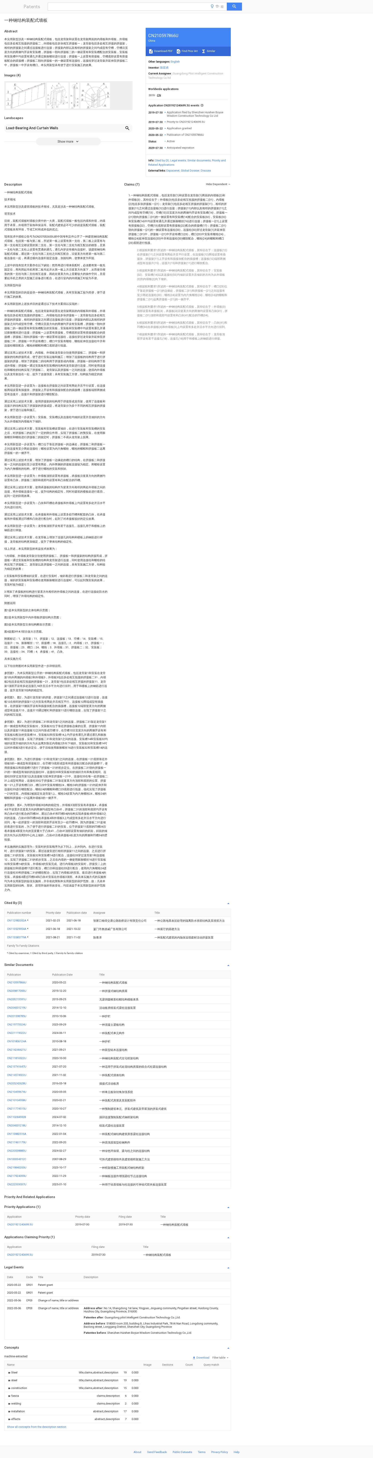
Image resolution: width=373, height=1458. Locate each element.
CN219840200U (16, 1167)
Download (202, 1357)
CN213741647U (16, 1066)
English (175, 61)
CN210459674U (16, 1091)
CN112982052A (17, 920)
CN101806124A (16, 1041)
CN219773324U (16, 1024)
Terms (201, 1452)
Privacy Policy (219, 1452)
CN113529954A (17, 929)
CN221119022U (16, 1032)
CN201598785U (16, 1016)
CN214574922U (16, 1075)
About (137, 1452)
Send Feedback (157, 1452)
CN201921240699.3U (20, 1224)
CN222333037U (16, 1184)
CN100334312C (16, 1159)
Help (237, 1452)
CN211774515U (16, 1108)
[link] (12, 1372)
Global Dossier (190, 170)
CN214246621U (16, 1049)
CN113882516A (16, 1133)
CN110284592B (16, 1117)
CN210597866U (16, 982)
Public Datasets (182, 1452)
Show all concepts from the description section (36, 1426)
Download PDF (163, 51)
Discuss (206, 170)
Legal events (178, 160)
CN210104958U (16, 1100)
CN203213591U (16, 999)
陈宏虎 (164, 67)
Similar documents (199, 160)
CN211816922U (16, 1058)
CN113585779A (17, 937)
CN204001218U (16, 1125)
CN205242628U (16, 1083)
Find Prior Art (189, 51)
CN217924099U (16, 1176)
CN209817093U (16, 990)
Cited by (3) (162, 160)
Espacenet (173, 170)
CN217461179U (16, 1142)
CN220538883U (16, 1150)
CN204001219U (16, 1007)
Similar (210, 51)
